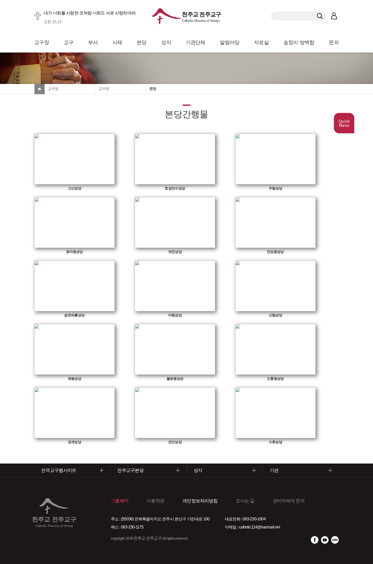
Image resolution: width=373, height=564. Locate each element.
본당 (142, 42)
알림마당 (229, 42)
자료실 (261, 42)
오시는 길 (245, 500)
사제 (117, 42)
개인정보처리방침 (199, 500)
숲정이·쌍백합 (298, 42)
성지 (166, 42)
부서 (93, 42)
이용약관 (155, 500)
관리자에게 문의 (288, 500)
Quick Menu (344, 123)
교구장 (41, 42)
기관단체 (195, 42)
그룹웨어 (119, 500)
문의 (334, 42)
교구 (69, 42)
